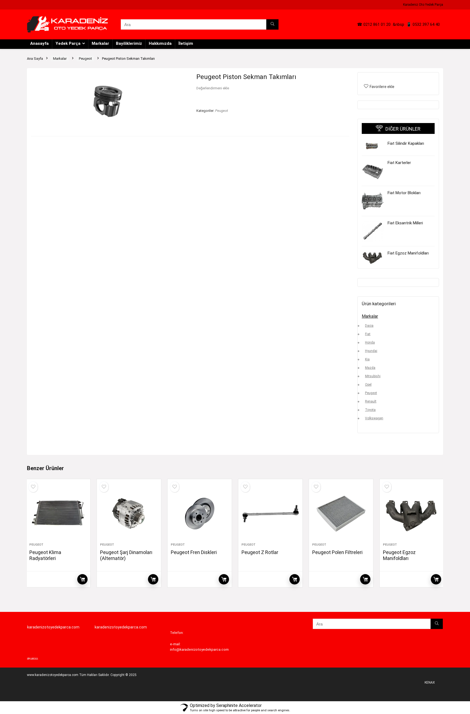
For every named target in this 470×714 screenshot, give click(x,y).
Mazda (370, 368)
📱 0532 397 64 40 (423, 24)
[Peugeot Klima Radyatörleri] (58, 513)
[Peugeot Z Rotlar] (270, 513)
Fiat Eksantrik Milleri (405, 223)
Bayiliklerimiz (129, 43)
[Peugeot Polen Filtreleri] (341, 513)
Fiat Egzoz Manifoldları (408, 253)
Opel (368, 384)
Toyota (370, 410)
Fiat (367, 334)
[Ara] (272, 24)
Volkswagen (374, 418)
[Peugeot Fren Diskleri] (199, 513)
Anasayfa (39, 43)
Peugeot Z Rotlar (260, 552)
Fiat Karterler (399, 162)
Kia (367, 359)
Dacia (369, 326)
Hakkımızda (160, 43)
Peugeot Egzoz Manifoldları (399, 555)
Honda (370, 342)
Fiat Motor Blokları (404, 192)
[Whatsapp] (9, 347)
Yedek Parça (68, 43)
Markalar (100, 43)
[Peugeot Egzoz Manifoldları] (412, 513)
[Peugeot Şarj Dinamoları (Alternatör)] (129, 513)
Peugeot (85, 58)
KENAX (430, 682)
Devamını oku (82, 579)
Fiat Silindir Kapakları (406, 143)
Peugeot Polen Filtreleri (337, 552)
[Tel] (9, 366)
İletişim (185, 43)
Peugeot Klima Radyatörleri (45, 555)
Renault (370, 401)
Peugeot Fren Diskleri (194, 552)
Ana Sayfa (35, 58)
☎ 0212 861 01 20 (374, 24)
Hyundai (371, 351)
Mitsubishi (373, 376)
